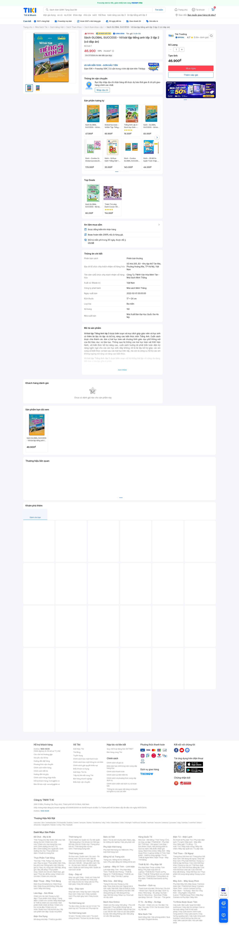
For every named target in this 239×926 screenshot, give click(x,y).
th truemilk (61, 823)
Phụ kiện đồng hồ (115, 862)
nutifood (136, 823)
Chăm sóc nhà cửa (48, 876)
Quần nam (84, 856)
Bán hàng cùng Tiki (114, 752)
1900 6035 (44, 811)
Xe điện (162, 905)
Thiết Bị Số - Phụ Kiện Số (150, 864)
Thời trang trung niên (81, 849)
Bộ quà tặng (115, 916)
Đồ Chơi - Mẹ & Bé (42, 837)
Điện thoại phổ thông (46, 886)
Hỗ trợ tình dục (53, 909)
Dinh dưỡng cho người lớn (48, 849)
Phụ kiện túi (93, 908)
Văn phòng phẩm (158, 917)
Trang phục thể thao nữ (182, 856)
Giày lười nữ (89, 882)
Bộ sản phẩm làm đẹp (48, 910)
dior (43, 823)
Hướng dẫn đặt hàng (42, 761)
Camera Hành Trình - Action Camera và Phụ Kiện (188, 888)
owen (76, 823)
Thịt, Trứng (46, 861)
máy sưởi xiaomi (191, 914)
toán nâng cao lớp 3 (116, 15)
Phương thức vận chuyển (43, 764)
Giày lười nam (74, 892)
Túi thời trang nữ (77, 903)
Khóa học (159, 888)
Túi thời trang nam (77, 913)
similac (185, 823)
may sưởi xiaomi (185, 912)
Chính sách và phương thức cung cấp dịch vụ (121, 779)
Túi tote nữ (83, 908)
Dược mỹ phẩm (56, 912)
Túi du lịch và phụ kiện (117, 840)
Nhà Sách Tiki (145, 914)
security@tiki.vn (53, 784)
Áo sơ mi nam (84, 859)
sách (95, 15)
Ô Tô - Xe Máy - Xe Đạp (149, 902)
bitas (199, 823)
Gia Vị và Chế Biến (115, 909)
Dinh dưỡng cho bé (46, 846)
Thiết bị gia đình (55, 919)
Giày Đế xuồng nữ (84, 884)
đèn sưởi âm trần (184, 920)
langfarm (45, 825)
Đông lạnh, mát (51, 865)
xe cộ (59, 15)
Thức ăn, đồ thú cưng (46, 874)
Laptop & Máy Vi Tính (157, 853)
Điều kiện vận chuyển (81, 782)
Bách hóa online (150, 851)
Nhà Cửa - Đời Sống (112, 881)
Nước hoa (43, 909)
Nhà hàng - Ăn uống (151, 893)
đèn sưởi (185, 905)
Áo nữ (71, 840)
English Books (152, 919)
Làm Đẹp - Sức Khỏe (43, 893)
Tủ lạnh (181, 842)
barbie (69, 823)
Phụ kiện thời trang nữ (111, 850)
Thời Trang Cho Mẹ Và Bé (44, 840)
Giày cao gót (74, 877)
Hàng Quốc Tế (145, 837)
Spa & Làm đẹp (155, 891)
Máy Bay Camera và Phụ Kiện (188, 896)
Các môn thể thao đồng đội (189, 867)
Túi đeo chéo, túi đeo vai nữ (80, 906)
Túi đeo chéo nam (82, 916)
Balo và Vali (109, 837)
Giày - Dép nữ (75, 874)
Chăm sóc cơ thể (45, 901)
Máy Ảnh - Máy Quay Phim (186, 881)
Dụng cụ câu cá (184, 865)
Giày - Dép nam (76, 889)
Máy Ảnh (194, 897)
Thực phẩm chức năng (47, 898)
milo (108, 823)
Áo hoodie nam (79, 861)
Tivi (179, 846)
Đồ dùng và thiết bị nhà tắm (120, 891)
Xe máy (146, 907)
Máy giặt (181, 844)
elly (103, 823)
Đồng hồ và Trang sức (113, 856)
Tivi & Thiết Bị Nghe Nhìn (152, 856)
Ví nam (71, 916)
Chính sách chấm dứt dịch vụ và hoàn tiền (122, 785)
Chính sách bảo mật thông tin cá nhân (88, 762)
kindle (143, 823)
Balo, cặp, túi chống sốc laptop (119, 841)
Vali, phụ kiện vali (128, 842)
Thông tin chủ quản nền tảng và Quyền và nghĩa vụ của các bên (122, 790)
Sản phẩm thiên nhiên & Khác (48, 904)
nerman (150, 823)
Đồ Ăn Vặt (112, 912)
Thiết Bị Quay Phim (187, 895)
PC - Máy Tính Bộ (114, 876)
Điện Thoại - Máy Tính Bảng (47, 881)
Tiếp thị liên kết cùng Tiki (83, 775)
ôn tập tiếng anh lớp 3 (137, 15)
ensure (82, 823)
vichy (59, 825)
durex (89, 823)
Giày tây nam (86, 892)
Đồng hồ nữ (117, 860)
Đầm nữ (78, 840)
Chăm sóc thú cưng (111, 905)
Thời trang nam (76, 853)
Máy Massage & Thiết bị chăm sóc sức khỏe (49, 902)
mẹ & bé (68, 15)
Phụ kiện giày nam (80, 896)
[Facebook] (176, 750)
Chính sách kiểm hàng (42, 768)
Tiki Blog (76, 752)
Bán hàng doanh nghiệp (82, 779)
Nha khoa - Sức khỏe (153, 895)
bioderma (97, 823)
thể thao (102, 15)
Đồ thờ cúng (112, 895)
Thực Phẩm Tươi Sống (44, 858)
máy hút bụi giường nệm (187, 915)
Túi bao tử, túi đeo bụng (89, 918)
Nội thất (115, 888)
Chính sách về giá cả (115, 763)
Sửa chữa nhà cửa (115, 886)
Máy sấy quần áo (185, 849)
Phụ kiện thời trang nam (118, 851)
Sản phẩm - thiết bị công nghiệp (154, 854)
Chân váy (85, 844)
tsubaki (69, 825)
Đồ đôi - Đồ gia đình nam (86, 863)
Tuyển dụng (78, 755)
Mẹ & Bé (153, 849)
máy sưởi (176, 905)
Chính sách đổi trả (41, 771)
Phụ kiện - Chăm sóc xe (147, 905)
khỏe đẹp (77, 15)
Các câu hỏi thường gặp (43, 754)
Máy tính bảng (44, 888)
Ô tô (152, 907)
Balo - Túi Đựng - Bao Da (188, 891)
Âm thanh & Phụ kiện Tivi (183, 840)
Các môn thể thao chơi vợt (188, 868)
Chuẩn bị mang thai (46, 853)
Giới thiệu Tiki (78, 749)
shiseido (37, 825)
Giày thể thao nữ (193, 872)
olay (179, 823)
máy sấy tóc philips (190, 907)
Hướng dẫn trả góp (41, 774)
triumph (128, 823)
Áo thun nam (74, 856)
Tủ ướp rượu (198, 849)
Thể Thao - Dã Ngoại (183, 853)
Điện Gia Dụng (40, 916)
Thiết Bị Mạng (117, 874)
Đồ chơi (58, 840)
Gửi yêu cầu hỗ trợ (41, 758)
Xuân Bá (137, 33)
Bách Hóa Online (111, 902)
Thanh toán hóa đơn (146, 888)
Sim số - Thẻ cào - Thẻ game (158, 897)
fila (64, 825)
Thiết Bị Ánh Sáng (189, 886)
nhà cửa (87, 15)
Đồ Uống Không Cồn (118, 914)
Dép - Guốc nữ (86, 877)
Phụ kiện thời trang (112, 847)
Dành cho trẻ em (45, 872)
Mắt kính (125, 850)
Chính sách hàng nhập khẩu (45, 778)
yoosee (173, 823)
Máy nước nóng (188, 846)
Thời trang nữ (75, 837)
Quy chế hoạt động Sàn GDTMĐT (120, 749)
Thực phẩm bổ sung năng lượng (189, 873)
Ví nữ (94, 906)
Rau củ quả (42, 863)
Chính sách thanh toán (115, 771)
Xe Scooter (159, 907)
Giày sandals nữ (82, 880)
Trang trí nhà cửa (110, 884)
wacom (158, 823)
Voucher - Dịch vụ (146, 885)
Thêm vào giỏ (191, 75)
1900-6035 (45, 749)
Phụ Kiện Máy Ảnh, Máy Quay (184, 884)
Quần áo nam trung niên (83, 867)
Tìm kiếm (159, 10)
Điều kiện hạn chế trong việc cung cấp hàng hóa (122, 767)
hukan (53, 825)
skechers (115, 823)
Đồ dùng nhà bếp (40, 919)
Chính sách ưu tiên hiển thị (117, 775)
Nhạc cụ (122, 895)
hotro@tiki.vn (54, 781)
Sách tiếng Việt (144, 917)
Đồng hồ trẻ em (129, 862)
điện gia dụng (49, 15)
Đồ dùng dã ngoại (189, 859)
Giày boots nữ (77, 882)
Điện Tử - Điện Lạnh (182, 837)
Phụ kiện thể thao (189, 861)
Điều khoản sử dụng (81, 769)
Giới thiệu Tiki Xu (79, 772)
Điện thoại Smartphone (43, 884)
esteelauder (51, 823)
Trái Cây (37, 861)
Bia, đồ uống (42, 870)
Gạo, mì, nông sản (46, 867)
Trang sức (107, 860)
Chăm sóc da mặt (41, 896)
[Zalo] (187, 750)
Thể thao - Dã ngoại (150, 844)
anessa (165, 823)
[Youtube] (182, 750)
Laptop (126, 876)
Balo (105, 840)
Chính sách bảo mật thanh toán (85, 759)
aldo (122, 823)
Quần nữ (85, 840)
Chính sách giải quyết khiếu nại (85, 765)
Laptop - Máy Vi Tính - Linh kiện (119, 866)
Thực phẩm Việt (54, 863)
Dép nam (81, 894)
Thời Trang (159, 840)
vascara (37, 823)
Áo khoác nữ (87, 842)
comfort (192, 823)
